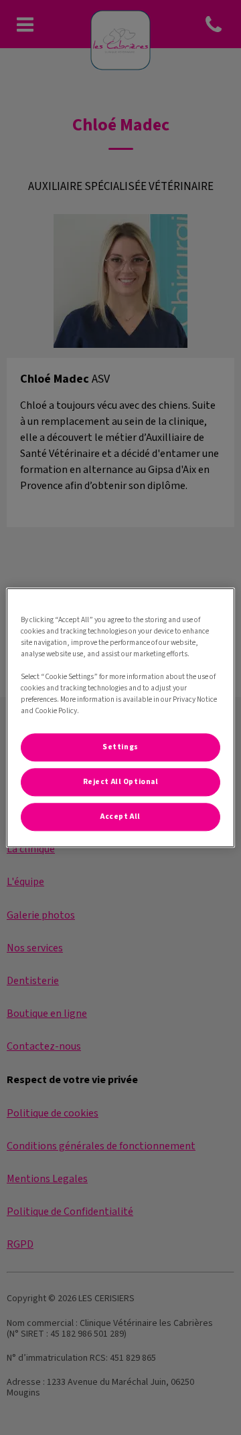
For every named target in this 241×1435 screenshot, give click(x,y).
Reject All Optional (121, 781)
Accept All (120, 816)
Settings (120, 747)
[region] (120, 717)
